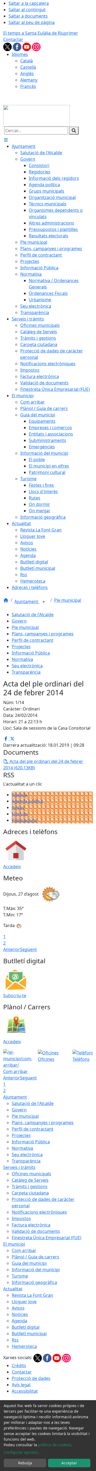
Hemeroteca (24, 1346)
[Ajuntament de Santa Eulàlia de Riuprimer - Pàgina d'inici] (36, 115)
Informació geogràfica (34, 1282)
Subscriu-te (14, 995)
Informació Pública (31, 653)
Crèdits (19, 1365)
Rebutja (25, 1462)
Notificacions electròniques (39, 1212)
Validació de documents (36, 1231)
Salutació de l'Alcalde (33, 614)
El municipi (14, 1244)
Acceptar (69, 1462)
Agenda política (27, 801)
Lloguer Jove (24, 1302)
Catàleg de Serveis (30, 1180)
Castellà (28, 67)
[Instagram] (36, 46)
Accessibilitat (25, 1391)
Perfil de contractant (32, 640)
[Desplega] (43, 602)
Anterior (11, 949)
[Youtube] (27, 46)
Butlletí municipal (29, 1333)
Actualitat (12, 1289)
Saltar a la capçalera (29, 3)
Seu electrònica (27, 666)
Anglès (27, 73)
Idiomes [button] (20, 54)
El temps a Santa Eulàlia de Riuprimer (40, 33)
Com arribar (24, 1250)
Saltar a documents (28, 16)
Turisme (20, 1276)
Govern (19, 621)
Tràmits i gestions (29, 1186)
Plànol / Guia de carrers (35, 1257)
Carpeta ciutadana (30, 1193)
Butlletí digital (25, 1327)
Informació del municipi (36, 1270)
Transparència (26, 672)
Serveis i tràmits (19, 1167)
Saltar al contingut (27, 10)
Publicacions (24, 820)
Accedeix (12, 866)
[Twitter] (8, 46)
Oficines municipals (31, 1174)
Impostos (21, 1218)
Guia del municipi (29, 1263)
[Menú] (6, 140)
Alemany (29, 80)
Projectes (21, 646)
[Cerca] (74, 131)
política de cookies (54, 1444)
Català (26, 61)
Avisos (18, 807)
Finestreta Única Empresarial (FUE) (46, 1238)
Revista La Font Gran (32, 1295)
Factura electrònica (31, 1225)
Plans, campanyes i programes (43, 634)
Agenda (19, 795)
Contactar (13, 39)
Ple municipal (67, 600)
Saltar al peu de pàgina (32, 22)
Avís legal (21, 1385)
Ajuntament (26, 601)
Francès (28, 86)
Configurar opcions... (22, 1452)
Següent (28, 949)
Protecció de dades (31, 1378)
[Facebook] (17, 46)
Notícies (20, 814)
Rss (15, 1340)
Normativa (22, 659)
